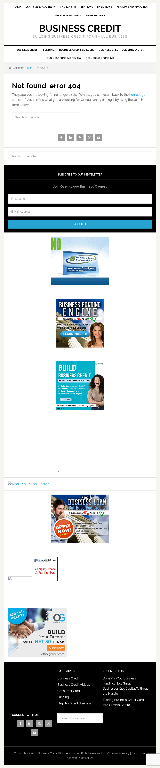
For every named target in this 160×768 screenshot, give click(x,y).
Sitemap (72, 757)
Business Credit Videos (73, 684)
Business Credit (80, 28)
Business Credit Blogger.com (56, 753)
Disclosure (138, 753)
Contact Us (86, 757)
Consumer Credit (69, 691)
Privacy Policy (120, 753)
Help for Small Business (74, 703)
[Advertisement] (32, 447)
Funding (63, 697)
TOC (107, 753)
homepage (137, 95)
